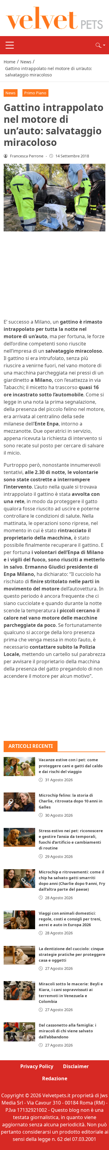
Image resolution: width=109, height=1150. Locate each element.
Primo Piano (35, 93)
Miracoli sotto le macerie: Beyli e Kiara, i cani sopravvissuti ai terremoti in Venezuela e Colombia (71, 992)
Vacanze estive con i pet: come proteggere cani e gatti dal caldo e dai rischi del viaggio (71, 765)
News (10, 93)
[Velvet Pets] (54, 17)
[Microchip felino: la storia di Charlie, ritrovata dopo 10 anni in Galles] (19, 801)
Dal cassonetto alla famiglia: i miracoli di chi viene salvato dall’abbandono (67, 1030)
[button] (100, 45)
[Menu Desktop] (10, 45)
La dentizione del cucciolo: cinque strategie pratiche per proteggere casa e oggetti (72, 954)
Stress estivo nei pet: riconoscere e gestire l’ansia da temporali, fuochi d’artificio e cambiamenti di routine (71, 839)
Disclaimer (76, 1066)
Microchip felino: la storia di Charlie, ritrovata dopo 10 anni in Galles (70, 800)
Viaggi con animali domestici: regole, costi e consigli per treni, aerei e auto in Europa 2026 (70, 918)
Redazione (54, 1078)
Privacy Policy (36, 1066)
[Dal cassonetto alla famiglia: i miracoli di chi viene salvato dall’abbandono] (19, 1031)
